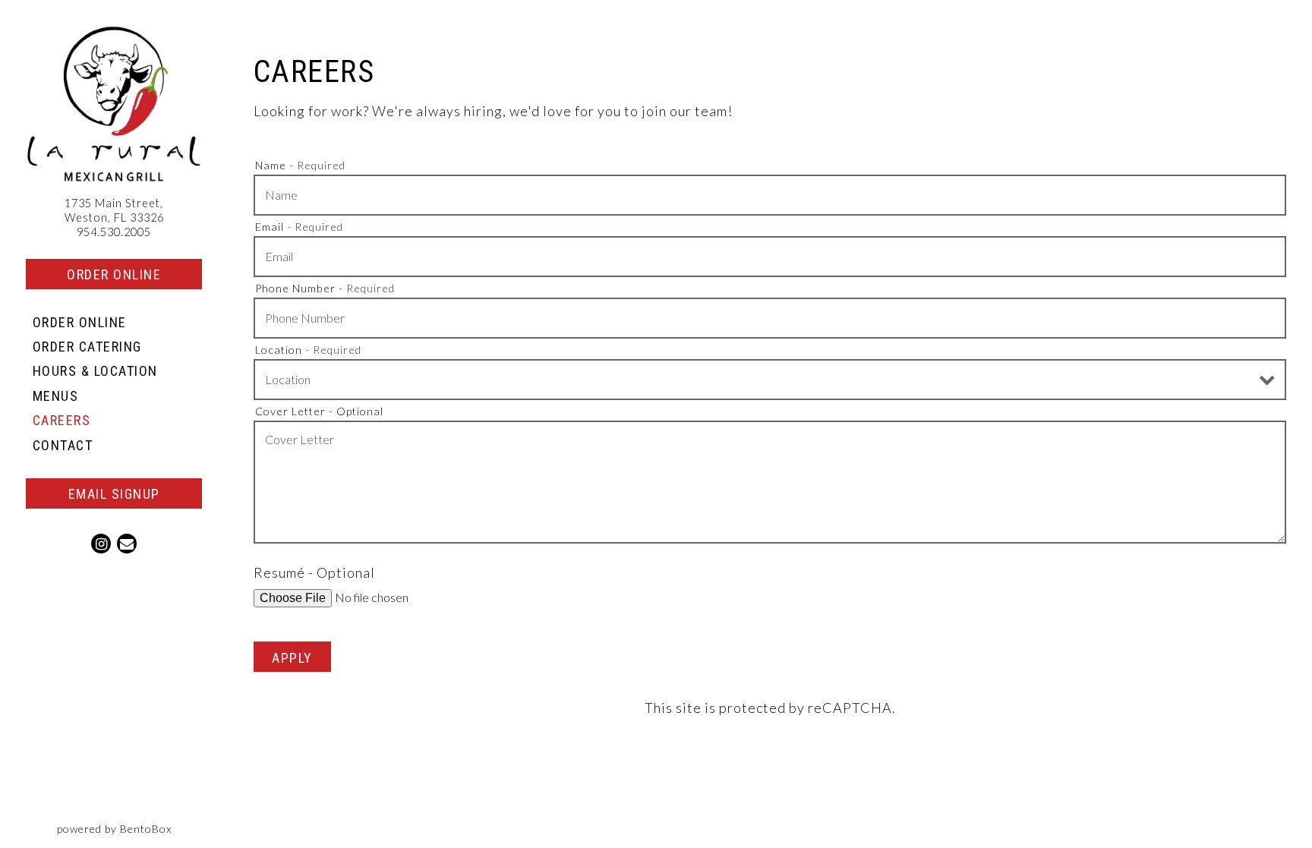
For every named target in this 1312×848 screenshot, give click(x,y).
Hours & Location (95, 371)
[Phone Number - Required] (770, 318)
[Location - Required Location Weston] (770, 379)
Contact (63, 445)
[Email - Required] (770, 256)
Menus (56, 396)
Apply (292, 658)
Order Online (114, 274)
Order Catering (91, 346)
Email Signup (114, 494)
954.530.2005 (114, 231)
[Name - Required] (770, 195)
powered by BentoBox (142, 828)
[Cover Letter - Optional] (770, 482)
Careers (62, 420)
